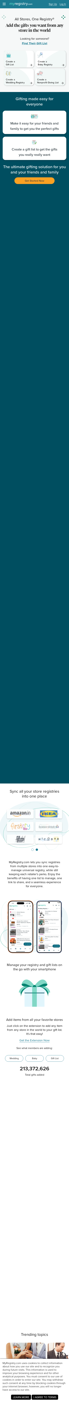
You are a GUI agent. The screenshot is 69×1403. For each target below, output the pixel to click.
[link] (19, 59)
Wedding (14, 1058)
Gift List (55, 1058)
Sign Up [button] (53, 4)
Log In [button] (63, 4)
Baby (34, 1058)
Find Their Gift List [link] (34, 43)
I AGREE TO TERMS (44, 1397)
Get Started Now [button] (34, 180)
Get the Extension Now (34, 1040)
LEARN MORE (21, 1397)
